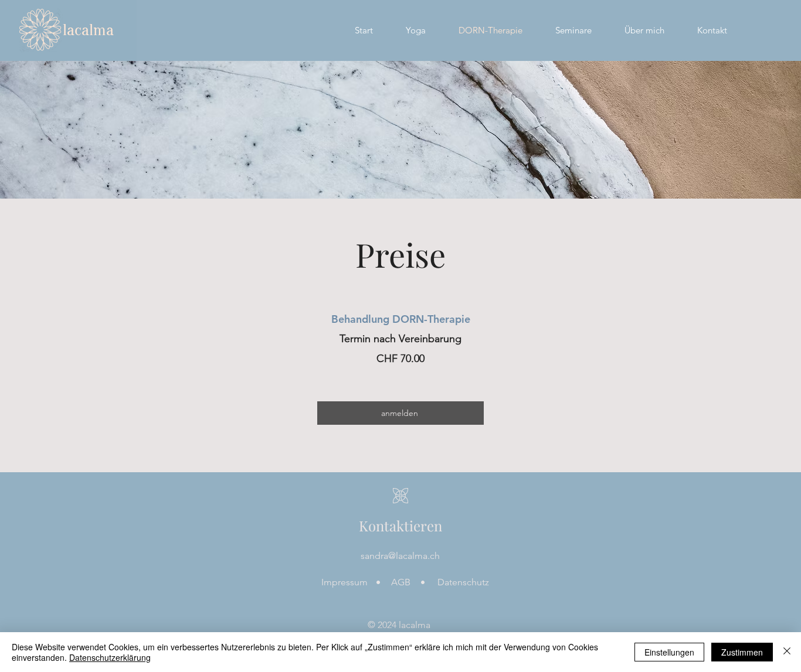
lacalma (88, 30)
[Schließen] (787, 652)
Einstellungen (669, 652)
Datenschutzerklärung (110, 657)
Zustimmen (742, 652)
